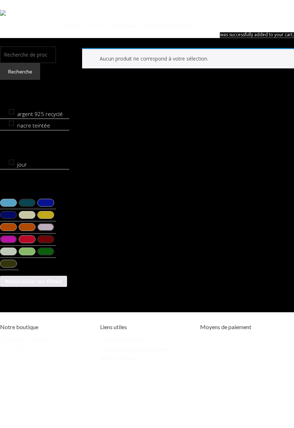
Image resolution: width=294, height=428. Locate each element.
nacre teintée (33, 125)
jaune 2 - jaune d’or (45, 215)
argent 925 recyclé (40, 113)
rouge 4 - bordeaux (45, 239)
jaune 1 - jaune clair (27, 215)
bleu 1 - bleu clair (8, 203)
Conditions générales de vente (135, 349)
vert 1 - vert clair (8, 251)
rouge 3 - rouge (27, 239)
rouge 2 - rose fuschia (8, 239)
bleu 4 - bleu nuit (8, 215)
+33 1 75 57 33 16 (21, 349)
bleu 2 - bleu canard (27, 203)
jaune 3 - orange (8, 227)
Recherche (20, 71)
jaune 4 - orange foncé (27, 227)
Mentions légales (119, 358)
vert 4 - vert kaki (8, 264)
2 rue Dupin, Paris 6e (24, 340)
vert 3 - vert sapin (45, 251)
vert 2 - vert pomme (27, 251)
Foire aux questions (123, 340)
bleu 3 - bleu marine (45, 203)
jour (22, 164)
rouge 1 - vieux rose (45, 227)
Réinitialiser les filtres (33, 281)
